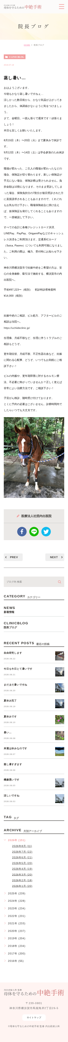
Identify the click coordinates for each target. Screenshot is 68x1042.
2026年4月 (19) (22, 868)
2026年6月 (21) (22, 857)
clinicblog (16, 57)
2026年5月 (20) (22, 863)
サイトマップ (34, 1017)
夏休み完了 (10, 700)
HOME (27, 45)
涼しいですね (11, 795)
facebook (22, 531)
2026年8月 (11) (22, 846)
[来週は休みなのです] (59, 751)
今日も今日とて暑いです (18, 669)
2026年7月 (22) (22, 851)
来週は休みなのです (15, 748)
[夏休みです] (59, 719)
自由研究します (13, 653)
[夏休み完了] (59, 703)
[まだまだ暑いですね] (59, 687)
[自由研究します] (59, 655)
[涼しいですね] (59, 798)
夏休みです (10, 716)
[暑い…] (59, 735)
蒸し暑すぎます (13, 764)
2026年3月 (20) (22, 874)
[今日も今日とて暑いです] (59, 671)
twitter (46, 531)
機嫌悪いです (11, 779)
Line (34, 531)
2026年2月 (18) (22, 880)
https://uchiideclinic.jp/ (17, 327)
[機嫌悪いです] (59, 782)
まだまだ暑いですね (15, 684)
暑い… (8, 732)
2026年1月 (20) (22, 885)
